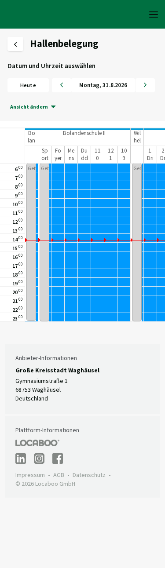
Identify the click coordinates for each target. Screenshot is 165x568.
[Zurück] (61, 85)
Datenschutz (89, 475)
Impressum (30, 475)
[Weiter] (145, 85)
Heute (28, 85)
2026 (121, 85)
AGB (58, 475)
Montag (89, 85)
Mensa (71, 158)
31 (106, 85)
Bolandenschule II (84, 133)
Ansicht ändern (29, 106)
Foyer (58, 154)
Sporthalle (44, 162)
